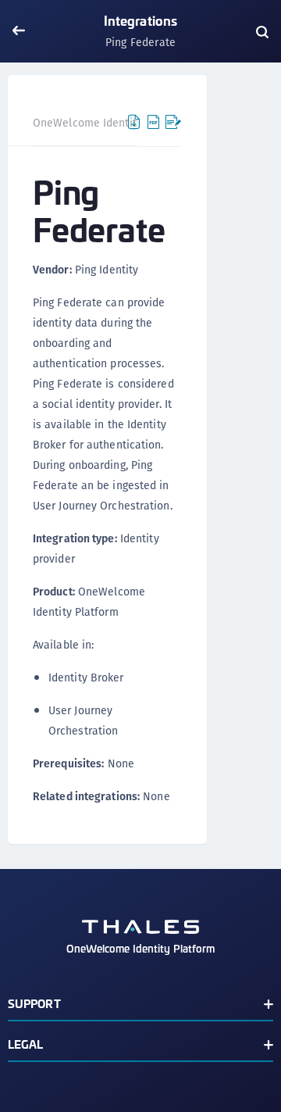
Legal (26, 1043)
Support (34, 1003)
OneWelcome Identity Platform (111, 123)
